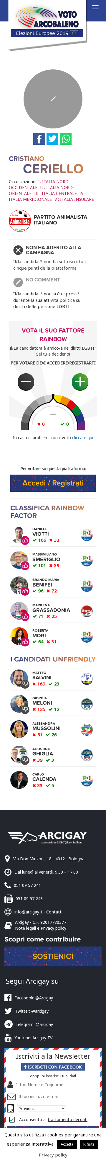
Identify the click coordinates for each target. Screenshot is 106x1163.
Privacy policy (53, 1155)
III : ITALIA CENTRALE (55, 193)
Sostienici (53, 956)
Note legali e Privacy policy (40, 928)
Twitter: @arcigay (32, 1011)
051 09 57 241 (27, 885)
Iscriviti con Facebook (54, 1067)
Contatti (54, 912)
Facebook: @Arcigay (33, 998)
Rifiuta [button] (89, 1144)
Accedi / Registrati (53, 483)
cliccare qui (82, 437)
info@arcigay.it (28, 912)
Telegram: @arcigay (34, 1024)
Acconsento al (53, 1119)
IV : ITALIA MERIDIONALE (47, 196)
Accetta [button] (67, 1144)
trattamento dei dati (67, 1119)
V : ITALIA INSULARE (74, 199)
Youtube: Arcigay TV (33, 1037)
